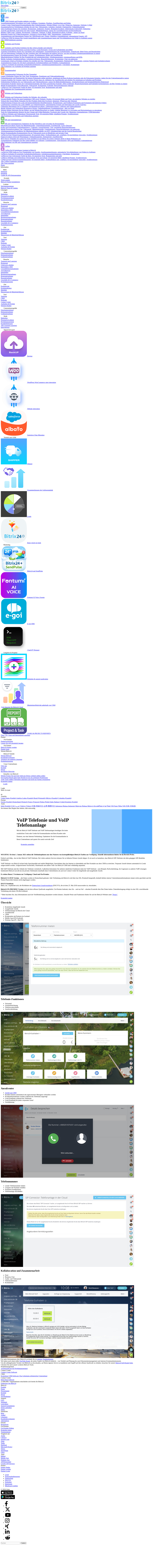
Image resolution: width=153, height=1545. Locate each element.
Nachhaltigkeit (5, 1396)
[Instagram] (7, 1522)
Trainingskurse (6, 1432)
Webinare (4, 1402)
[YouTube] (8, 1517)
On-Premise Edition (7, 1428)
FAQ (2, 1400)
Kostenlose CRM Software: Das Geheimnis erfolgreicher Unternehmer (24, 1376)
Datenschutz (9, 1478)
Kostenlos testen (6, 1430)
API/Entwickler (6, 1462)
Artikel (3, 1415)
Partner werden (6, 1469)
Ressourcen (4, 1424)
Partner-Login (5, 1471)
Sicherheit (8, 1482)
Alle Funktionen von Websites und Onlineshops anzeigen (20, 116)
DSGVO (8, 1480)
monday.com (5, 1439)
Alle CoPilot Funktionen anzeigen (12, 161)
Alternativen (5, 1421)
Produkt (3, 1387)
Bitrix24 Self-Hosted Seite (124, 1363)
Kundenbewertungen (8, 1419)
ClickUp (3, 1437)
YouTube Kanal (24, 1361)
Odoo (3, 1452)
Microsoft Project (6, 1447)
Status (3, 1409)
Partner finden (5, 1467)
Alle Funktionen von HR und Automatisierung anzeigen (19, 142)
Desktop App (5, 1460)
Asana (3, 1436)
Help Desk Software (7, 1380)
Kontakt (3, 1393)
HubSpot (4, 1445)
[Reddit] (7, 1539)
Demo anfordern (6, 1408)
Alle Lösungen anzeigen (9, 325)
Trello (3, 1443)
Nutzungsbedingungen (12, 1476)
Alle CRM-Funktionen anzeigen (11, 40)
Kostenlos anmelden (27, 844)
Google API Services (8, 1464)
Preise (3, 165)
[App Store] (7, 1494)
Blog (2, 1413)
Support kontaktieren (8, 1406)
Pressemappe (5, 1391)
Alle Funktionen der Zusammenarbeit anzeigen (16, 89)
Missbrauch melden (11, 1486)
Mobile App (5, 1458)
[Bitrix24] (10, 4)
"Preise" (115, 894)
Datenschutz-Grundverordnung (42, 885)
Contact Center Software (9, 1372)
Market (3, 1456)
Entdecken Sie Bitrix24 (8, 1383)
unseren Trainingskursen (45, 1359)
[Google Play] (8, 1498)
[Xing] (7, 1528)
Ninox (3, 1449)
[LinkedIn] (7, 1534)
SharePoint (4, 1451)
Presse (3, 1395)
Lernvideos (4, 1404)
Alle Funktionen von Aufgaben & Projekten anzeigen (18, 66)
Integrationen (5, 327)
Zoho (2, 1441)
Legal (7, 1475)
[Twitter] (7, 1511)
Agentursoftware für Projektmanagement (14, 1368)
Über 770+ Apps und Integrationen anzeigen (15, 735)
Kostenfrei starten (6, 781)
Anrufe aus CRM (10, 1093)
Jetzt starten (4, 5)
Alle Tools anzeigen (7, 163)
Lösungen (4, 1417)
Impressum (8, 1484)
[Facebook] (6, 1506)
